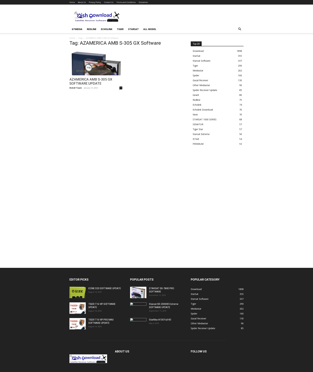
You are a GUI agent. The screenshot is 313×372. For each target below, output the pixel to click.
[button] (240, 29)
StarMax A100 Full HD (160, 319)
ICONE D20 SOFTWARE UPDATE (104, 288)
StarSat (133, 29)
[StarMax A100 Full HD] (138, 323)
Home (72, 2)
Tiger (120, 29)
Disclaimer (143, 2)
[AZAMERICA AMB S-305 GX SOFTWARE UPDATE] (95, 62)
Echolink (106, 29)
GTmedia (77, 29)
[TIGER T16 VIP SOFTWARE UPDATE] (77, 308)
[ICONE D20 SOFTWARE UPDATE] (77, 292)
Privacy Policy (95, 2)
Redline (91, 29)
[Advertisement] (184, 16)
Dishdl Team (75, 88)
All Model (149, 29)
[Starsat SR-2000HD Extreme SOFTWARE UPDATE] (138, 308)
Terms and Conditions (126, 2)
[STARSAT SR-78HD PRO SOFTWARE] (138, 292)
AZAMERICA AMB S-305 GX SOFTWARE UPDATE (90, 81)
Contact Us (108, 2)
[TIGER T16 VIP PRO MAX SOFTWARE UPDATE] (77, 323)
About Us (82, 2)
